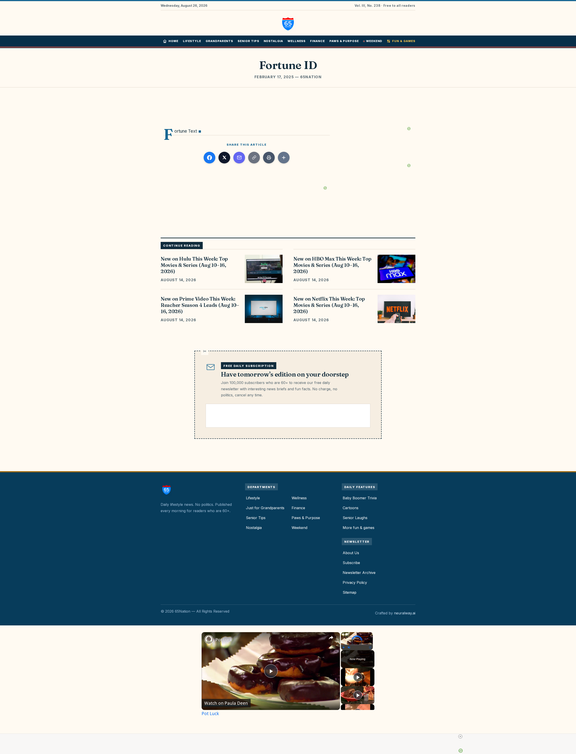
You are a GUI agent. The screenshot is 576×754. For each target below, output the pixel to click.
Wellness (297, 41)
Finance (317, 41)
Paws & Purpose (344, 41)
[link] (208, 639)
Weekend (374, 41)
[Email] (239, 157)
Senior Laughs (355, 517)
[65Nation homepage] (168, 490)
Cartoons (350, 508)
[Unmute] (349, 647)
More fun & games (358, 527)
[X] (224, 157)
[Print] (269, 157)
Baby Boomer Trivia (360, 498)
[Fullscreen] (370, 647)
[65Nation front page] (288, 23)
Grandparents (219, 41)
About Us (351, 553)
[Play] (343, 647)
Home (173, 41)
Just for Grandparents (265, 508)
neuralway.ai (404, 613)
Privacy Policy (355, 582)
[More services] (284, 157)
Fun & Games (403, 41)
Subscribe (351, 562)
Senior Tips (248, 41)
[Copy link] (254, 157)
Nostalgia (273, 41)
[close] (460, 736)
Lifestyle (192, 41)
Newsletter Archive (359, 572)
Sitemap (349, 592)
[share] (331, 638)
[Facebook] (209, 157)
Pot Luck (224, 639)
